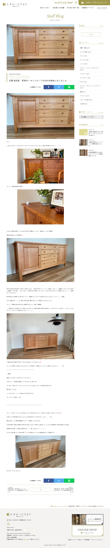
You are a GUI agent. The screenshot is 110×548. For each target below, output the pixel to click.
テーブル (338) (84, 60)
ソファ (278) (83, 64)
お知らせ (24, 539)
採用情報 (87, 540)
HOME (54, 506)
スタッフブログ (102, 8)
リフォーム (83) (84, 96)
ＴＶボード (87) (84, 74)
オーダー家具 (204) (85, 52)
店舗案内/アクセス (88, 8)
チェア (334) (83, 56)
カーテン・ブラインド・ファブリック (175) (90, 87)
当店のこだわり (45, 8)
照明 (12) (82, 92)
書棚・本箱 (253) (85, 48)
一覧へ (40, 489)
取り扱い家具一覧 (73, 8)
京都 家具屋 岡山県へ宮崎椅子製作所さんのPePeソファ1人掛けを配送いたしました (63, 490)
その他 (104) (83, 104)
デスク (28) (83, 82)
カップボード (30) (85, 78)
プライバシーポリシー (97, 540)
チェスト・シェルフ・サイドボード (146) (89, 69)
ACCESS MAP (29, 530)
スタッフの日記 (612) (86, 100)
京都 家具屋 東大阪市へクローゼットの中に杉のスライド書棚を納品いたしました (18, 490)
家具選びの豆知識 (58, 8)
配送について (72, 540)
